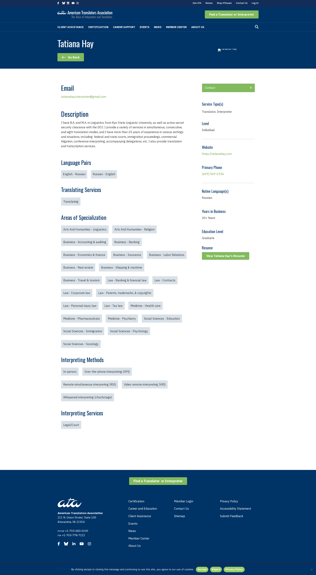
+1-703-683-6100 (76, 531)
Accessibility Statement (235, 508)
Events (144, 27)
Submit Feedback (231, 516)
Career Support (124, 27)
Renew (209, 3)
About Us (197, 27)
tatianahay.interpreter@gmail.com (83, 96)
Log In (255, 3)
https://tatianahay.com (217, 154)
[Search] (257, 27)
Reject (216, 569)
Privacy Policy (229, 501)
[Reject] (311, 569)
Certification (98, 27)
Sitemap (179, 516)
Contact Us (242, 3)
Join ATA (197, 3)
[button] (232, 14)
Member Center (176, 27)
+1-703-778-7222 (73, 535)
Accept (202, 569)
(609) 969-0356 (213, 174)
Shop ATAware (224, 3)
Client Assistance (70, 27)
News (157, 27)
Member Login (183, 501)
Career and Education (142, 508)
